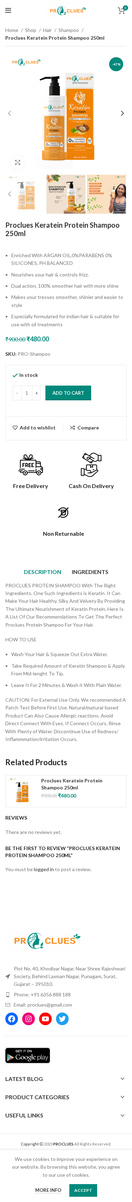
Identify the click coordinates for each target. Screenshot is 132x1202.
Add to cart (68, 393)
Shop (31, 30)
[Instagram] (28, 1019)
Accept (83, 1190)
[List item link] (66, 995)
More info (48, 1190)
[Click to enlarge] (18, 162)
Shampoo (69, 30)
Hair (48, 30)
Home (12, 30)
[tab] (42, 572)
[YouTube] (45, 1019)
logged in (44, 869)
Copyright (30, 1144)
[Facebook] (11, 1019)
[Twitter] (62, 1019)
